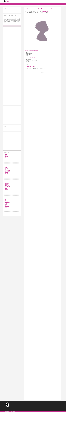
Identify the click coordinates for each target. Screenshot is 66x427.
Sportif (6, 200)
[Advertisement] (12, 65)
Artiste (6, 159)
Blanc (6, 162)
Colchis (7, 1)
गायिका (6, 204)
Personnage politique (9, 191)
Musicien (6, 184)
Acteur (6, 155)
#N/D (6, 154)
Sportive (6, 201)
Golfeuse (6, 177)
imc (5, 181)
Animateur (7, 158)
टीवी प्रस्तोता (7, 206)
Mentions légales (13, 411)
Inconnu (6, 182)
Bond (6, 166)
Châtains (6, 169)
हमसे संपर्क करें (6, 23)
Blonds (6, 165)
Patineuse (7, 189)
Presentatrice (7, 196)
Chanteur (6, 168)
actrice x (6, 157)
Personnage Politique (9, 192)
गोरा (5, 205)
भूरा (5, 208)
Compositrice (7, 171)
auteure (6, 160)
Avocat (6, 161)
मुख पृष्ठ (40, 4)
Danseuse (6, 172)
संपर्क (55, 4)
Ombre (6, 188)
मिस (5, 210)
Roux (6, 199)
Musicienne (7, 185)
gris (5, 178)
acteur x (6, 156)
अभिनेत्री (6, 203)
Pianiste (6, 193)
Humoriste (7, 180)
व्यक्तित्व (6, 213)
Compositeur (7, 170)
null (5, 187)
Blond (6, 164)
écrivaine (6, 174)
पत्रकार (6, 207)
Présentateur (7, 194)
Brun (6, 167)
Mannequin (7, 183)
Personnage (7, 190)
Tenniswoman (7, 202)
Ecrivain (6, 173)
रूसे (5, 212)
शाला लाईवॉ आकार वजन (45, 11)
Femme (6, 175)
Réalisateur (7, 197)
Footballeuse (7, 176)
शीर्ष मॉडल (6, 214)
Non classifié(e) (8, 186)
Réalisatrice (7, 198)
